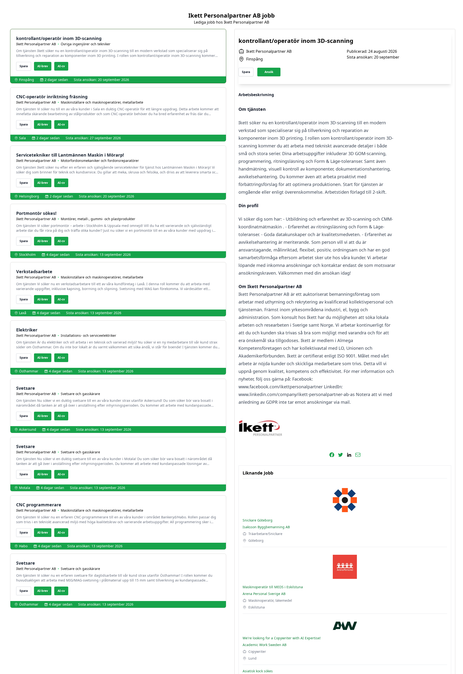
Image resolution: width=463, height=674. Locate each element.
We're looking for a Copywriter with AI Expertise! (282, 638)
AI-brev (42, 66)
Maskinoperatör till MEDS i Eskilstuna (273, 587)
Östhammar (28, 371)
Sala (22, 138)
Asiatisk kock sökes (258, 671)
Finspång (26, 79)
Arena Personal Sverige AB (264, 593)
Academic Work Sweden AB (264, 644)
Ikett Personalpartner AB (36, 44)
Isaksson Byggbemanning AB (266, 527)
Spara (24, 66)
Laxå (22, 313)
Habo (23, 546)
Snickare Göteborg (257, 520)
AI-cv (61, 66)
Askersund (27, 429)
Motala (24, 487)
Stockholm (27, 254)
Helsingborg (29, 196)
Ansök (269, 72)
